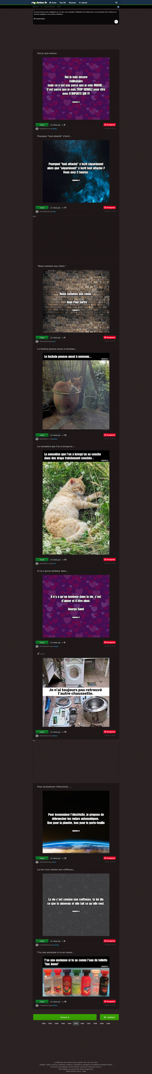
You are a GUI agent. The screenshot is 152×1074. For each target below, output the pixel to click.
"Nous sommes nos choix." (51, 266)
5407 (50, 1023)
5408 (44, 1023)
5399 (102, 1023)
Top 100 (63, 2)
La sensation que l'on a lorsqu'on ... (56, 446)
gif (42, 6)
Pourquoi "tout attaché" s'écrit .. (54, 136)
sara (54, 341)
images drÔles (50, 6)
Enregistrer (111, 125)
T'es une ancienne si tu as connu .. (55, 952)
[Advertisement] (76, 38)
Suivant (64, 1017)
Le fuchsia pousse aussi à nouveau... (57, 349)
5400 (95, 1023)
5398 (108, 1023)
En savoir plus (39, 19)
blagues (36, 6)
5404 (69, 1023)
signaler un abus (110, 128)
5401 (89, 1023)
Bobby (55, 129)
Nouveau (72, 2)
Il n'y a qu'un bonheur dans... (52, 571)
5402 (82, 1023)
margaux (55, 646)
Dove (54, 563)
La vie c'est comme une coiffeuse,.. (56, 869)
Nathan (55, 439)
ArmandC (56, 945)
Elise (54, 211)
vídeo (59, 6)
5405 (63, 1023)
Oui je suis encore (47, 53)
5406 (56, 1023)
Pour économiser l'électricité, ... (54, 786)
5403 (76, 1023)
